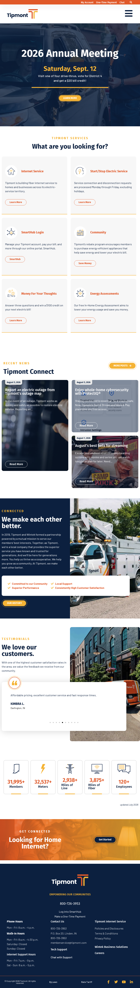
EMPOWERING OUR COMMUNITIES (70, 894)
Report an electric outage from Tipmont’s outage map (30, 392)
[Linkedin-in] (131, 982)
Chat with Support (61, 957)
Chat (122, 2)
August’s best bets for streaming (101, 445)
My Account (87, 2)
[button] (131, 2)
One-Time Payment (106, 2)
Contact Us (57, 921)
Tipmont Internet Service (110, 921)
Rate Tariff (86, 982)
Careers (99, 953)
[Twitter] (116, 982)
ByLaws (53, 982)
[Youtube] (123, 982)
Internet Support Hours (21, 954)
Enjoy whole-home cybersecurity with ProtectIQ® (102, 392)
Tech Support (59, 949)
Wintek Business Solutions (111, 947)
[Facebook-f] (108, 982)
